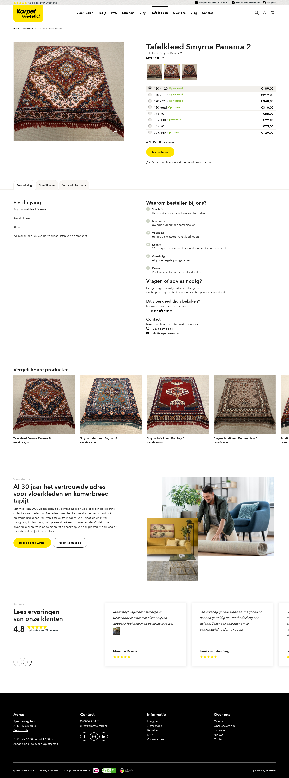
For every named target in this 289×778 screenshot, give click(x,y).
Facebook (84, 736)
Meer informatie (161, 310)
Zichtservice (154, 725)
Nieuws (218, 734)
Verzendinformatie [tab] (74, 185)
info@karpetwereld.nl (165, 333)
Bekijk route (20, 730)
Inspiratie (219, 730)
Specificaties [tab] (47, 185)
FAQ (150, 734)
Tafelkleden (160, 12)
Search (257, 13)
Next (27, 662)
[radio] (211, 89)
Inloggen (271, 2)
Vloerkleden (84, 12)
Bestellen (153, 730)
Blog (194, 12)
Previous (17, 662)
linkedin (103, 736)
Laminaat (128, 12)
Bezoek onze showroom (248, 2)
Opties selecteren (71, 441)
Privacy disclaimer (49, 770)
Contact (207, 12)
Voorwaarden (155, 739)
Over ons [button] (179, 12)
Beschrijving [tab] (24, 185)
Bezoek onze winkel (32, 542)
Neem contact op (70, 542)
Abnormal (271, 770)
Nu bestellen (160, 152)
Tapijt (102, 12)
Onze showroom (224, 725)
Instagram (94, 736)
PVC (114, 12)
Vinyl (143, 12)
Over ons (219, 721)
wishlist (264, 13)
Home (16, 28)
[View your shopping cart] (272, 13)
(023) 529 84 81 (220, 2)
